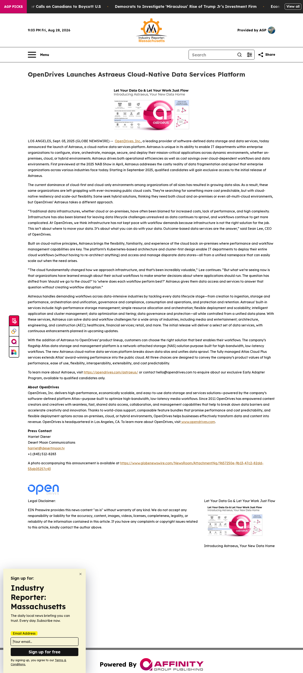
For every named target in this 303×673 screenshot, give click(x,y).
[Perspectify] (14, 331)
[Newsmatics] (14, 352)
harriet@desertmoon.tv (46, 448)
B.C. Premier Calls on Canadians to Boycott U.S (56, 6)
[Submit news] (14, 321)
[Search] (239, 54)
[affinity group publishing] (14, 341)
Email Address (24, 633)
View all (293, 6)
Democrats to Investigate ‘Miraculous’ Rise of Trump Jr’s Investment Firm (186, 6)
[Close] (80, 574)
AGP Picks (13, 7)
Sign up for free (44, 651)
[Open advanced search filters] (249, 54)
